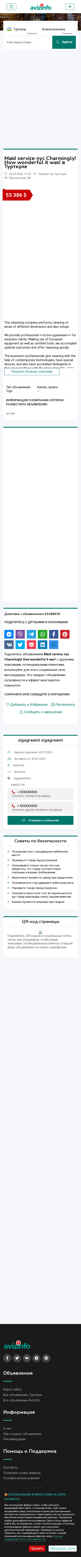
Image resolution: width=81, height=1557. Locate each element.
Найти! (66, 42)
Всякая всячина (53, 29)
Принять (37, 1548)
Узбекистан (45, 174)
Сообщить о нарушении (43, 712)
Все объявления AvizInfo (21, 1400)
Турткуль (19, 29)
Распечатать (65, 705)
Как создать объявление (22, 1434)
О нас (7, 1428)
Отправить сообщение (43, 820)
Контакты (10, 1467)
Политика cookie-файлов (22, 1473)
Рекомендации (14, 1439)
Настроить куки (62, 1548)
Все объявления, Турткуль (22, 1395)
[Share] (9, 634)
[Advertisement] (40, 94)
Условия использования (21, 1478)
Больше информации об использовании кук (33, 1538)
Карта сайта (12, 1389)
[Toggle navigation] (11, 6)
